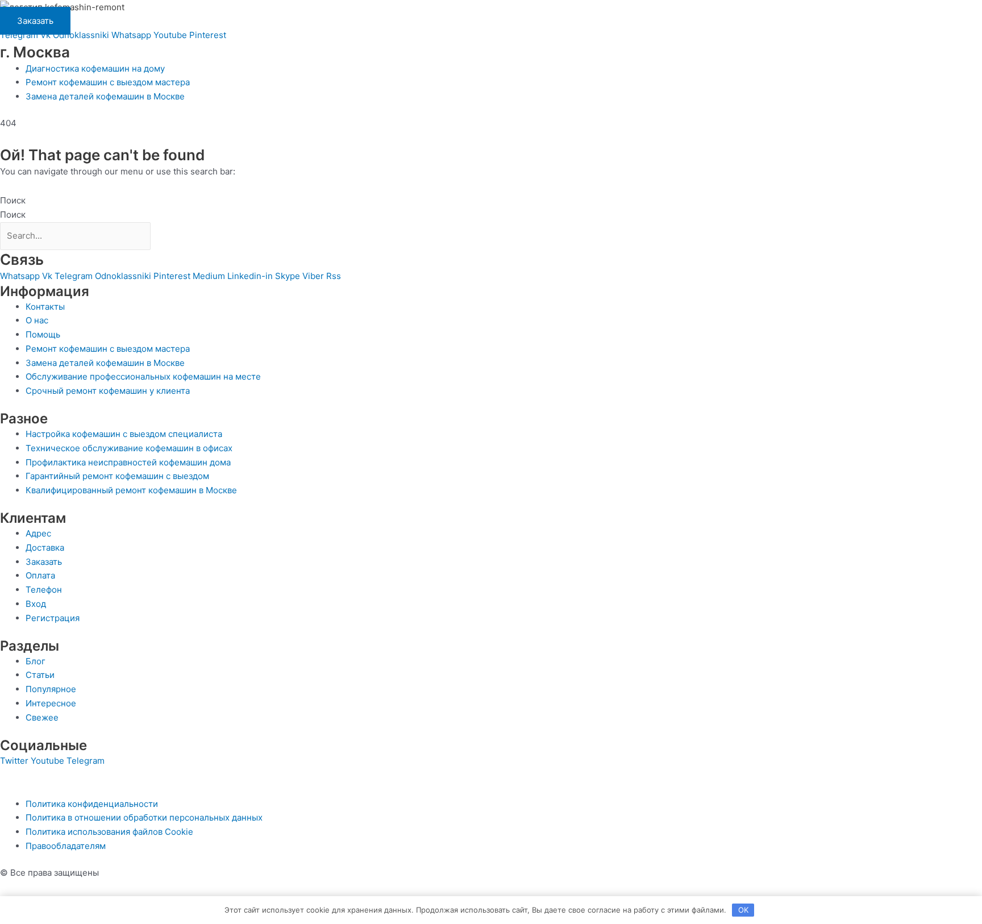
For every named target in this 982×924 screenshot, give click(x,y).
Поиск (13, 200)
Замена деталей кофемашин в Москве (105, 96)
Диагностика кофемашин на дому (95, 68)
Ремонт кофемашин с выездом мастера (108, 82)
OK (743, 909)
